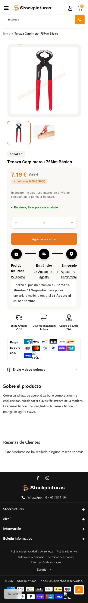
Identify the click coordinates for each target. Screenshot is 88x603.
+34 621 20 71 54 (56, 497)
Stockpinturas (13, 509)
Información (12, 529)
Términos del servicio (61, 557)
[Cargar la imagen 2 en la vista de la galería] (44, 132)
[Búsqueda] (80, 19)
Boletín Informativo (17, 538)
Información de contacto (46, 562)
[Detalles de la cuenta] (70, 8)
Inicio (6, 33)
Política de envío (67, 551)
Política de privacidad (24, 551)
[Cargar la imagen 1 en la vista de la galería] (18, 132)
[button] (6, 8)
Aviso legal (46, 551)
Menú (7, 519)
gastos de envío (54, 192)
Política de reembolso (31, 557)
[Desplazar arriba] (79, 589)
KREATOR (16, 153)
